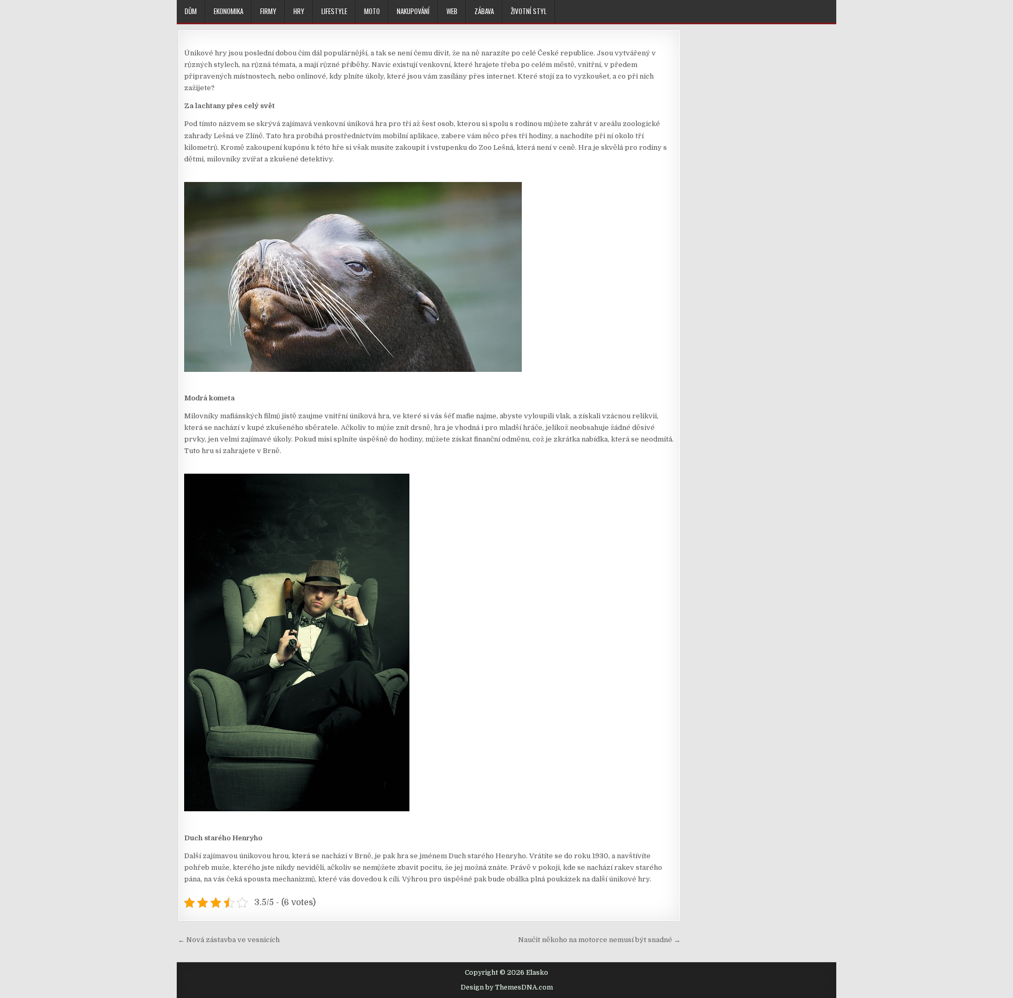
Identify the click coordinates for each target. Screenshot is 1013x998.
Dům (191, 11)
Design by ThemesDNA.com (507, 987)
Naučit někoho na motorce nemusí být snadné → (599, 940)
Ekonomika (228, 11)
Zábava (484, 11)
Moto (372, 11)
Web (451, 11)
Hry (298, 11)
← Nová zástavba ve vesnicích (229, 940)
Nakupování (413, 11)
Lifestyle (334, 11)
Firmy (268, 11)
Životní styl (529, 11)
